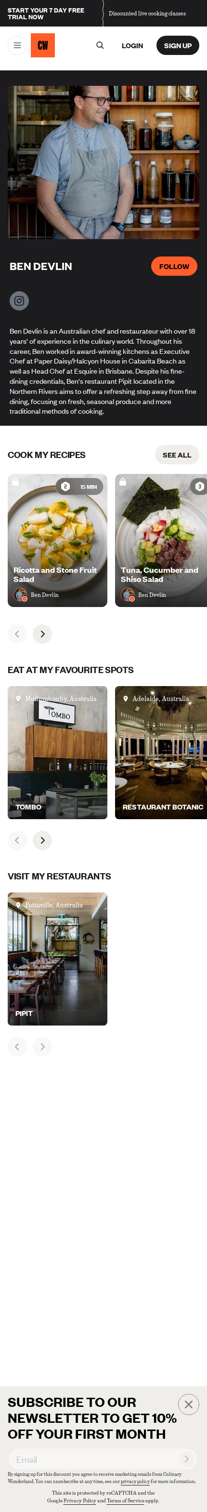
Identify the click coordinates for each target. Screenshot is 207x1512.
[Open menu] (17, 45)
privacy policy (135, 1481)
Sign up (178, 45)
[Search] (99, 45)
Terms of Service (125, 1500)
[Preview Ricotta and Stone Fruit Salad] (57, 540)
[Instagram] (19, 300)
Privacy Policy (80, 1500)
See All (177, 454)
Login (132, 45)
